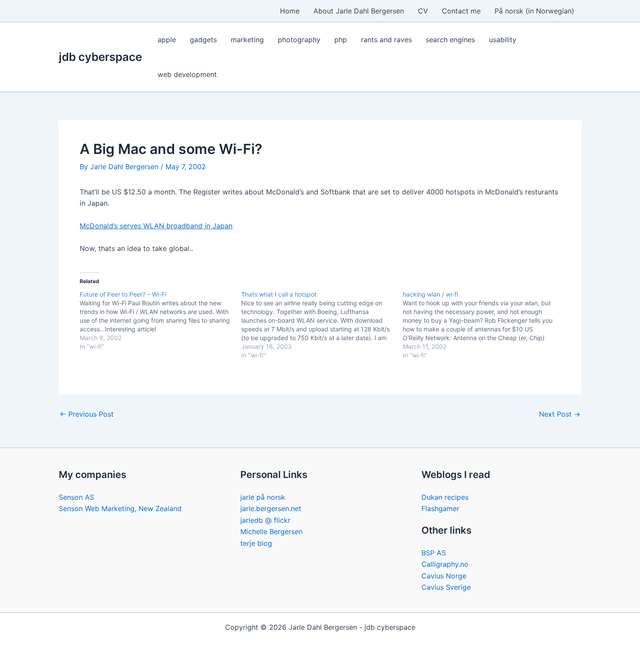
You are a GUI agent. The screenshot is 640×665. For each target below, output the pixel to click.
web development (187, 74)
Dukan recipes (444, 497)
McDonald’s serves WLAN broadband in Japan (156, 225)
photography (299, 39)
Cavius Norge (443, 575)
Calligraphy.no (444, 564)
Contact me (461, 11)
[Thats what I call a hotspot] (322, 325)
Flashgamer (440, 508)
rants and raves (386, 39)
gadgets (203, 39)
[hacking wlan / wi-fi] (483, 325)
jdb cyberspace (100, 56)
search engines (450, 39)
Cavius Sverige (446, 587)
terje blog (256, 543)
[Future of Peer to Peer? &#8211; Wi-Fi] (160, 320)
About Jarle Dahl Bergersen (358, 11)
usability (502, 39)
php (340, 39)
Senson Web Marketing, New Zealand (120, 508)
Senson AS (76, 497)
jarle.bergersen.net (270, 508)
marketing (247, 39)
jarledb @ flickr (265, 520)
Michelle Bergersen (271, 531)
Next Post (559, 414)
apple (167, 39)
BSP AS (433, 552)
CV (423, 11)
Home (290, 11)
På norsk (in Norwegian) (534, 11)
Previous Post (87, 414)
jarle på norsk (262, 497)
